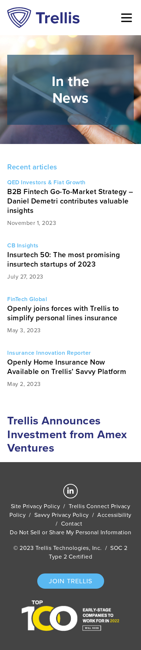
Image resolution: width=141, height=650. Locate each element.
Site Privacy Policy (35, 506)
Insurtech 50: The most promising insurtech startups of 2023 (63, 259)
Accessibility (114, 515)
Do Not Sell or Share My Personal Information (70, 532)
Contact (71, 523)
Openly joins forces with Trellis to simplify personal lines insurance (63, 313)
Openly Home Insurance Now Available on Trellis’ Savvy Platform (66, 367)
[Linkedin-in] (70, 491)
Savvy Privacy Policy (61, 515)
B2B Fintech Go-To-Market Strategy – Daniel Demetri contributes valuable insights (70, 201)
